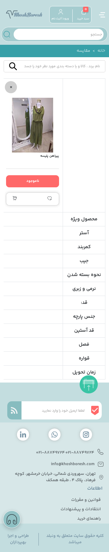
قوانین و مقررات (86, 500)
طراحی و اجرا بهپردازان (18, 539)
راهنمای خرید (89, 519)
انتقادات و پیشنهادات (81, 509)
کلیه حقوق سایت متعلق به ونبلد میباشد (75, 539)
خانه (101, 51)
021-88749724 (79, 453)
